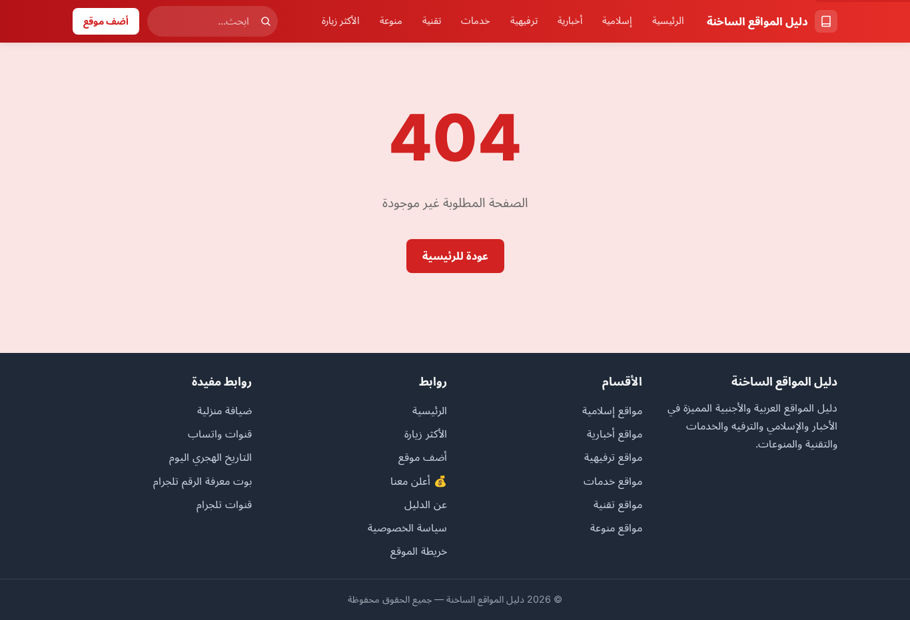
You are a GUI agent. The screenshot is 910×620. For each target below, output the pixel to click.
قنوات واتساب (220, 433)
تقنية (431, 21)
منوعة (391, 21)
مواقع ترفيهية (613, 457)
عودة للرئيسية (455, 255)
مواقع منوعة (616, 527)
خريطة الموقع (418, 550)
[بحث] (266, 21)
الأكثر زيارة (341, 21)
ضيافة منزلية (224, 410)
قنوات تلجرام (224, 504)
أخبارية (570, 21)
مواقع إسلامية (612, 410)
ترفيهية (524, 21)
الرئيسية (668, 21)
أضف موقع (106, 21)
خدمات (475, 21)
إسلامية (617, 21)
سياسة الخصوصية (407, 527)
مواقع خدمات (613, 480)
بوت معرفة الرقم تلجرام (202, 480)
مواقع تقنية (618, 504)
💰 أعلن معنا (418, 480)
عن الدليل (425, 504)
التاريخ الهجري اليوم (210, 457)
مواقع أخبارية (614, 433)
